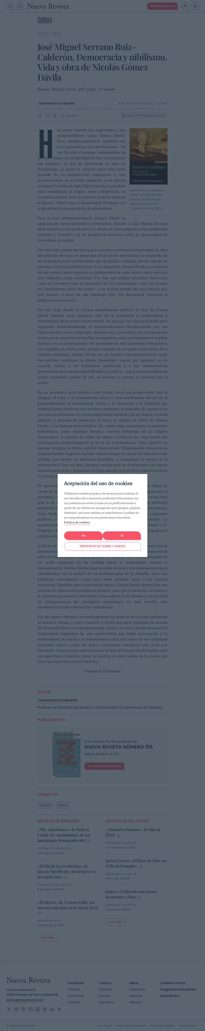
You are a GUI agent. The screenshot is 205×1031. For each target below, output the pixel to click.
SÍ (122, 535)
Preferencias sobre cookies (102, 546)
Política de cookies (77, 522)
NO (83, 535)
